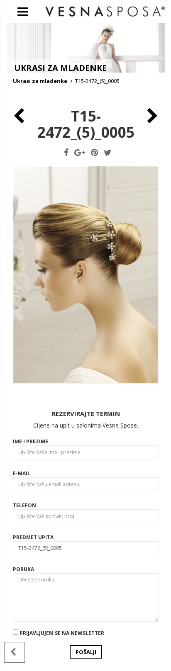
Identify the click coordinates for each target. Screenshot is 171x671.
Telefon (24, 505)
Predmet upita (33, 537)
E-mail (21, 473)
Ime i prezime (30, 441)
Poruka (23, 569)
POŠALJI (86, 652)
